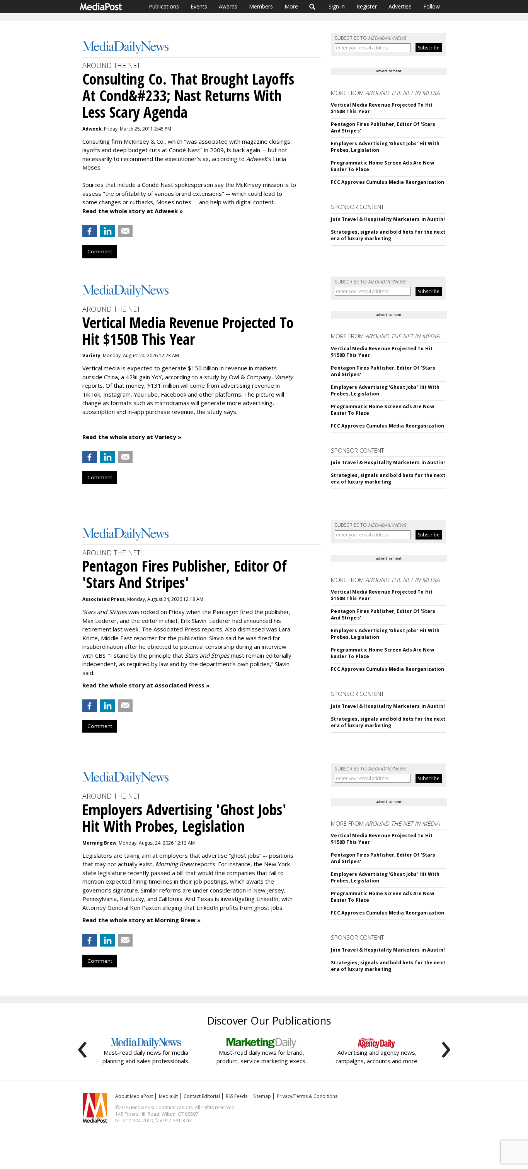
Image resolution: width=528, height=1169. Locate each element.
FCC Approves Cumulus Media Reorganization (387, 182)
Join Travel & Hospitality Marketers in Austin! (388, 219)
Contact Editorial (202, 1096)
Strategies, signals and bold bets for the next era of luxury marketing (388, 235)
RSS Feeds (236, 1096)
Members (261, 6)
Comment (99, 251)
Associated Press (103, 599)
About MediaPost (134, 1096)
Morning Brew (99, 843)
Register (366, 6)
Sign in (337, 6)
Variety (91, 355)
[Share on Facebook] (89, 231)
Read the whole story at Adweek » (132, 211)
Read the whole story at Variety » (131, 437)
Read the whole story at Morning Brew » (141, 920)
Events (199, 6)
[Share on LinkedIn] (107, 231)
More (291, 6)
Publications (164, 6)
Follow (431, 6)
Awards (228, 6)
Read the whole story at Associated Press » (145, 685)
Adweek (92, 129)
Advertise (400, 6)
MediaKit (168, 1096)
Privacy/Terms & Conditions (307, 1096)
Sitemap (262, 1096)
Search (312, 6)
